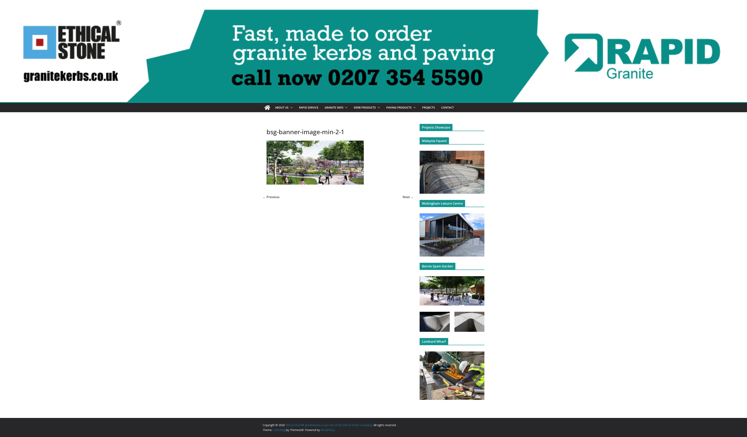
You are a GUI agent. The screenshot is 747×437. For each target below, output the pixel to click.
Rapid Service (308, 107)
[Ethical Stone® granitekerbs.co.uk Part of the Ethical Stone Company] (373, 12)
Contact (447, 107)
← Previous (271, 197)
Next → (408, 197)
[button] (290, 107)
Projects (428, 107)
